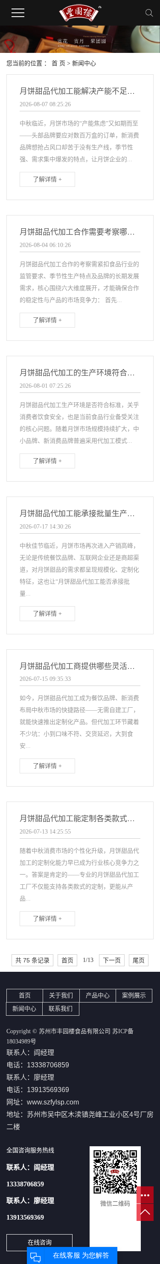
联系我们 (61, 1008)
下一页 (112, 960)
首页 (67, 960)
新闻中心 (84, 63)
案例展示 (134, 995)
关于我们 (61, 995)
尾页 (139, 960)
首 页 (58, 63)
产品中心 (98, 995)
